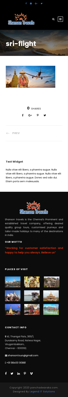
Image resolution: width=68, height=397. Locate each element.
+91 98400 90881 (16, 362)
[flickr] (31, 3)
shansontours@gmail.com (23, 355)
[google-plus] (36, 3)
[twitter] (41, 3)
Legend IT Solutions (42, 391)
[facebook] (26, 3)
